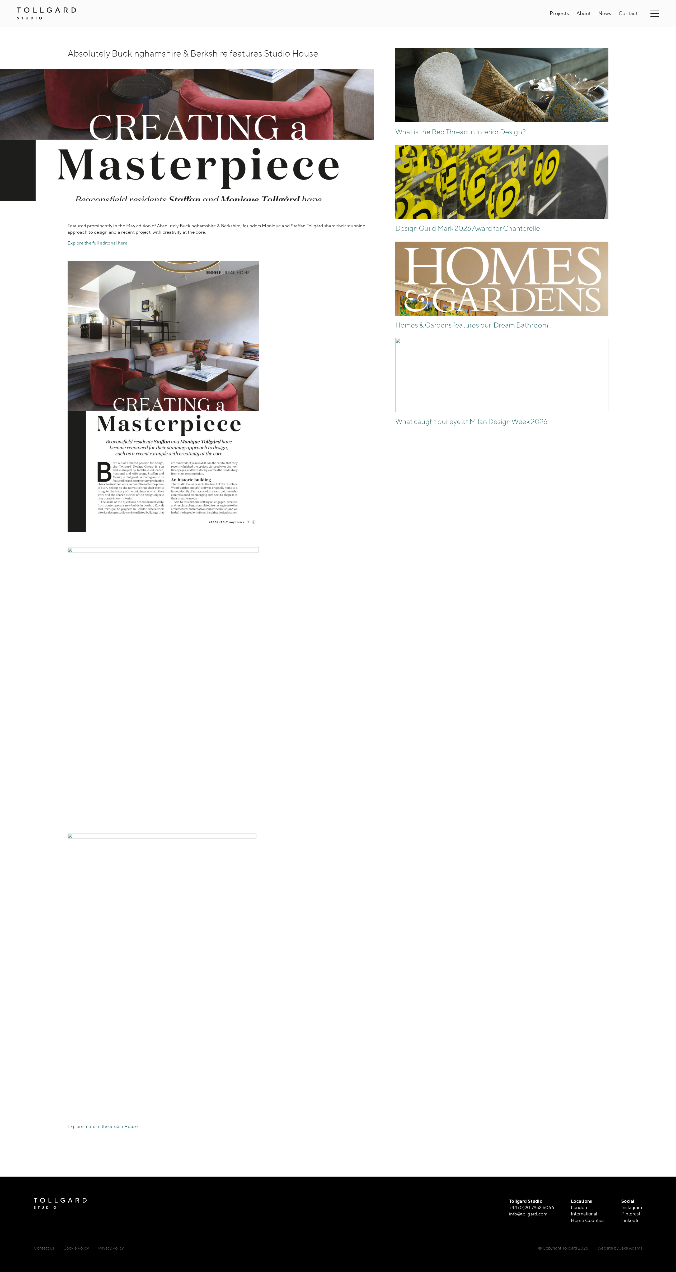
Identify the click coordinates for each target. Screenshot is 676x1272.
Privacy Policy (111, 1248)
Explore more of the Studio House (103, 1126)
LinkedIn (630, 1220)
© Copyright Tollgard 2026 (563, 1248)
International (584, 1213)
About (583, 13)
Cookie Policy (76, 1248)
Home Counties (587, 1220)
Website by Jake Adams (619, 1248)
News (604, 13)
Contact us (44, 1248)
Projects (559, 13)
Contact (628, 13)
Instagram (631, 1207)
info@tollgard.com (528, 1213)
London (579, 1207)
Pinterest (630, 1213)
